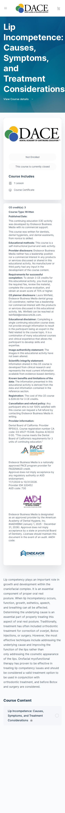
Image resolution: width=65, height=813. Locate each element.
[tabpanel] (32, 633)
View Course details (16, 99)
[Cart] (59, 8)
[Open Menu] (5, 8)
